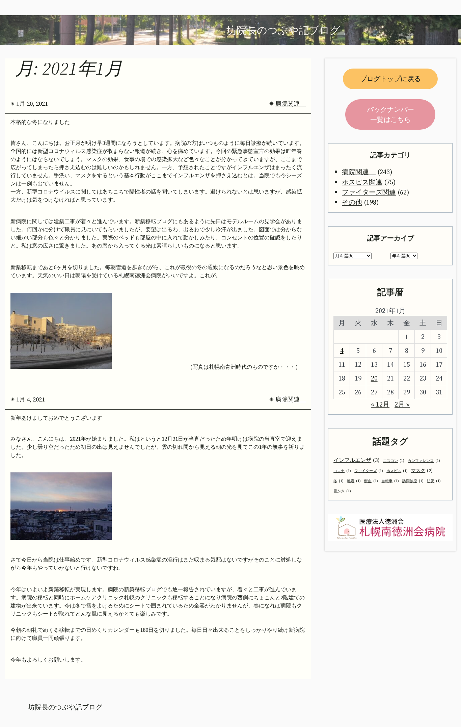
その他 (352, 202)
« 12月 (380, 404)
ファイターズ (368, 470)
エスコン (393, 460)
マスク (422, 470)
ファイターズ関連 (369, 192)
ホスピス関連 (362, 182)
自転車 (390, 481)
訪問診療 (413, 481)
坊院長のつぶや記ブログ (65, 707)
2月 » (402, 404)
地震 (354, 481)
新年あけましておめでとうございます (56, 418)
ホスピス (397, 470)
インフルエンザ (356, 460)
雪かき (342, 491)
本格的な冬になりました (40, 122)
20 (374, 378)
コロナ (342, 470)
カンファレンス (424, 460)
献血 (371, 481)
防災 (434, 481)
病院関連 (290, 103)
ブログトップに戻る (390, 78)
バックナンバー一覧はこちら (390, 114)
